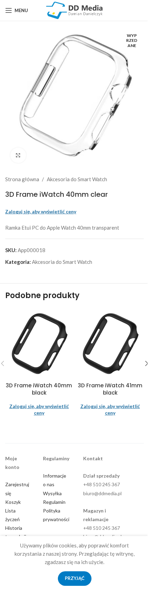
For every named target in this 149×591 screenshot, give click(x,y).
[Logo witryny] (74, 10)
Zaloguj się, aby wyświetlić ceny (40, 211)
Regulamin (54, 502)
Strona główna (22, 179)
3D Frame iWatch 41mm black (110, 389)
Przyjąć (75, 578)
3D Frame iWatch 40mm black (39, 389)
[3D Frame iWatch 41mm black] (110, 343)
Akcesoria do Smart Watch (77, 179)
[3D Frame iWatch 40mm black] (39, 343)
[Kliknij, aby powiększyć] (18, 155)
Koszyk (13, 502)
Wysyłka (52, 493)
